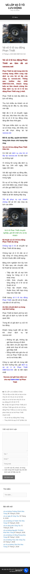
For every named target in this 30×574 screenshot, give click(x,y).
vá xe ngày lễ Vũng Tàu (11, 516)
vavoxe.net (6, 133)
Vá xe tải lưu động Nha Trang (14, 417)
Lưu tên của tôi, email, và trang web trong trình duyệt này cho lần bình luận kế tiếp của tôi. (15, 470)
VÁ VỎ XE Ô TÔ (14, 402)
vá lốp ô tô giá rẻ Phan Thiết (13, 405)
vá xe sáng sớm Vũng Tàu (12, 525)
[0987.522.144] (26, 570)
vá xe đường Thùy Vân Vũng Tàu (14, 540)
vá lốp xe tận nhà (11, 394)
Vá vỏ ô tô (8, 397)
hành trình (15, 379)
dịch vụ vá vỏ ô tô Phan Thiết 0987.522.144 (15, 367)
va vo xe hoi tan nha (12, 399)
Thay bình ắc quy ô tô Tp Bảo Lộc (15, 420)
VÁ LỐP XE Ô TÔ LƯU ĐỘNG (15, 6)
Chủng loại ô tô (9, 246)
